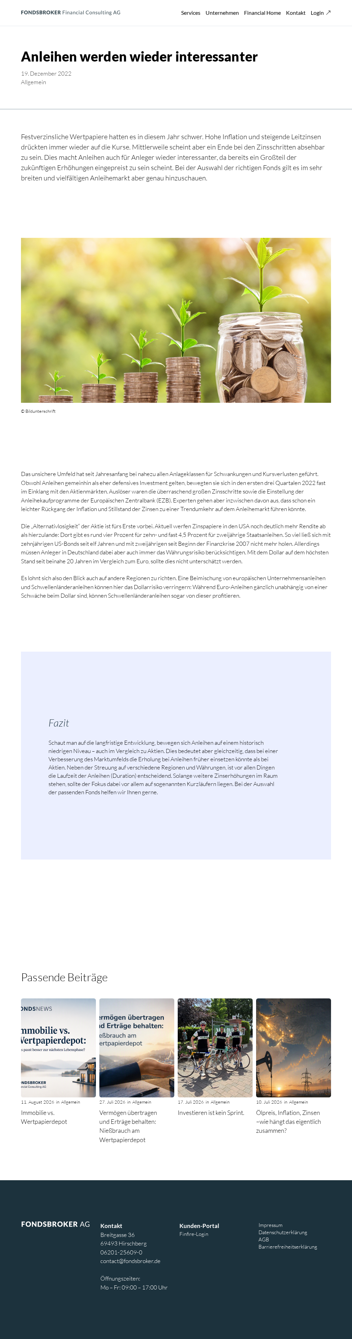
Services (190, 12)
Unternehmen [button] (222, 12)
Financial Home (262, 12)
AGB (263, 1239)
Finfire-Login (193, 1234)
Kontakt (296, 12)
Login (317, 12)
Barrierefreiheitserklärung (287, 1246)
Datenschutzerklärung (282, 1232)
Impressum (270, 1225)
